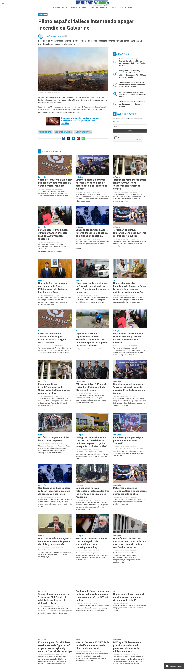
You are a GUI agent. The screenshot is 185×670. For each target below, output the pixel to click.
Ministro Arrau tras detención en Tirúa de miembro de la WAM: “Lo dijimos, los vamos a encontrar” (92, 288)
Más (129, 7)
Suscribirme (130, 131)
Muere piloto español (83, 132)
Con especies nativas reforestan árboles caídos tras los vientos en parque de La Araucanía (92, 492)
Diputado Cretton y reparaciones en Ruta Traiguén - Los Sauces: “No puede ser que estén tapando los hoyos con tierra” (92, 339)
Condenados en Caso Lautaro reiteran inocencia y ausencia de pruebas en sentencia (92, 232)
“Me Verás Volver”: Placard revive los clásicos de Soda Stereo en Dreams (91, 387)
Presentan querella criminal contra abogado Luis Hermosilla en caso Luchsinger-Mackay (91, 543)
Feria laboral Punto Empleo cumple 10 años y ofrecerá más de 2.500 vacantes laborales (53, 234)
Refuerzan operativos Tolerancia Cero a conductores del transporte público (129, 232)
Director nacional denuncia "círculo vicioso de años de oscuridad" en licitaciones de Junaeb (91, 184)
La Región (56, 7)
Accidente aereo (45, 132)
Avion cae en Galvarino (63, 132)
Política (65, 7)
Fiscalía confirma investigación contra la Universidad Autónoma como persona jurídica (130, 184)
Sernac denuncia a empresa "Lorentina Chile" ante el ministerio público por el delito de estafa (53, 599)
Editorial (83, 7)
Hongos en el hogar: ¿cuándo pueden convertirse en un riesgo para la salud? (129, 597)
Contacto (122, 7)
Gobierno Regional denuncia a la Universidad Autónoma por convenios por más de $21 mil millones (92, 596)
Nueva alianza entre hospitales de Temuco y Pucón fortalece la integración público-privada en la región (129, 288)
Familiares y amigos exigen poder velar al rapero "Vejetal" (128, 440)
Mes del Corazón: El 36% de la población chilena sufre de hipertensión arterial (92, 645)
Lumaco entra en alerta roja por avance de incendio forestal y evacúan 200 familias (80, 121)
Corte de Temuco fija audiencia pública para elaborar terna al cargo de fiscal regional (55, 182)
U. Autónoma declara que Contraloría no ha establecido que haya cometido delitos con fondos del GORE (129, 543)
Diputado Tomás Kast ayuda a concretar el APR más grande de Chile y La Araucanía (54, 541)
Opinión (74, 7)
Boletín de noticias (125, 113)
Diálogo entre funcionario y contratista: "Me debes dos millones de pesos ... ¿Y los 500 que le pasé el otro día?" (91, 442)
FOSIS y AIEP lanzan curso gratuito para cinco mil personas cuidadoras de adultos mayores (127, 647)
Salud (115, 280)
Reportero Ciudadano (108, 7)
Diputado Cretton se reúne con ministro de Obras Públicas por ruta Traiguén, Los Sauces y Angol (53, 288)
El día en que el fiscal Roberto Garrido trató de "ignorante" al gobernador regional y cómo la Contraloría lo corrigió (55, 647)
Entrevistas (93, 7)
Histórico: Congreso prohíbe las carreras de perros (53, 439)
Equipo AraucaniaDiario (52, 36)
